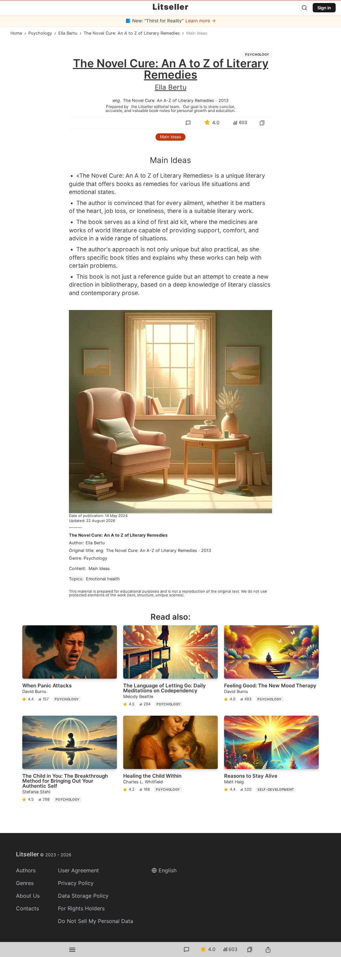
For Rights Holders (81, 908)
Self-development (275, 789)
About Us (28, 895)
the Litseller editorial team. (155, 106)
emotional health (103, 578)
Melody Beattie (138, 696)
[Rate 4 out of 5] (225, 173)
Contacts (27, 908)
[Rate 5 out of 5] (239, 173)
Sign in (324, 7)
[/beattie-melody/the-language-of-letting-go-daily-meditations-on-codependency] (170, 667)
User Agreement (78, 870)
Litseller (170, 7)
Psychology (257, 54)
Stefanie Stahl (36, 791)
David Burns (34, 691)
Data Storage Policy (83, 895)
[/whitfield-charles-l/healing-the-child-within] (170, 760)
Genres (25, 883)
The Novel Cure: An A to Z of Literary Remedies (118, 535)
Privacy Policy (76, 883)
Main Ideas (170, 136)
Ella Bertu (170, 87)
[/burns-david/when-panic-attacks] (70, 667)
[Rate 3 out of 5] (211, 173)
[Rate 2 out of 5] (197, 173)
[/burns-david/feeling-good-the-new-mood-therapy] (271, 667)
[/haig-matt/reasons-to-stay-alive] (271, 760)
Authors (26, 870)
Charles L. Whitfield (143, 781)
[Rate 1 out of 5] (183, 173)
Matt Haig (234, 781)
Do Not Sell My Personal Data (95, 921)
